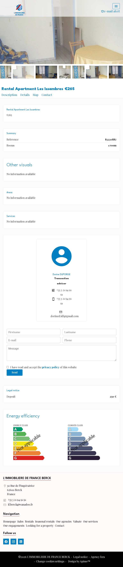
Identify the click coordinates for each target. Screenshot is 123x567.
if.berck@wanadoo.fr (20, 504)
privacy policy (50, 367)
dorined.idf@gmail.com (64, 316)
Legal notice (80, 557)
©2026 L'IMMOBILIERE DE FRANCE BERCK (44, 557)
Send (15, 372)
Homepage (19, 9)
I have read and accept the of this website (43, 367)
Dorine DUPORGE (61, 274)
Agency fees (98, 557)
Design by (78, 561)
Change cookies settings (50, 561)
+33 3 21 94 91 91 (17, 499)
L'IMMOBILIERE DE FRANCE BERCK (27, 478)
